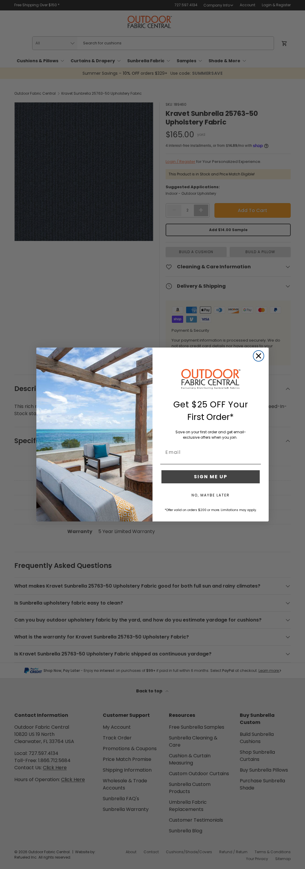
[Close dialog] (258, 356)
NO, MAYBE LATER (211, 495)
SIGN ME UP (210, 476)
